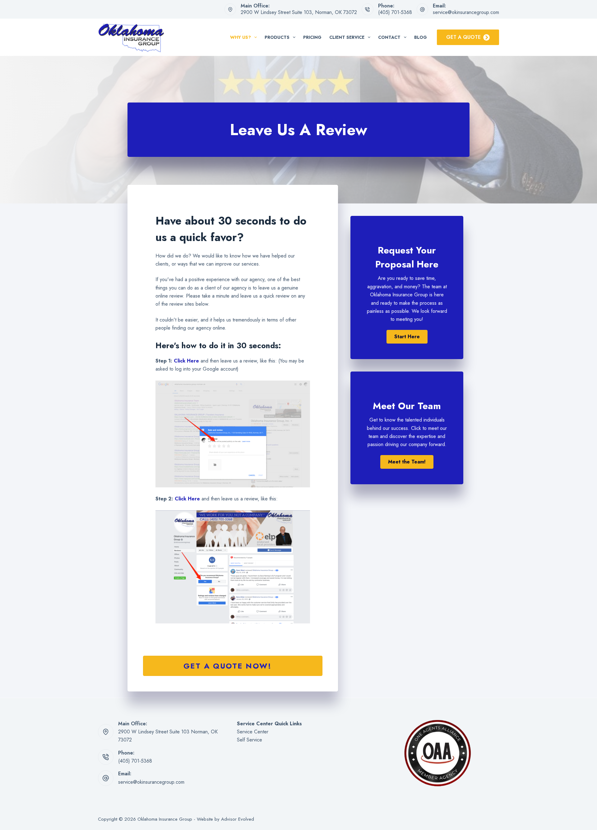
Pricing (312, 37)
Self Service (249, 739)
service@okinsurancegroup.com (466, 12)
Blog (420, 37)
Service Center (252, 731)
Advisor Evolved (237, 819)
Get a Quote (463, 37)
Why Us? (240, 37)
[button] (407, 337)
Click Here (186, 360)
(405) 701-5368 (395, 12)
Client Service (346, 37)
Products (277, 37)
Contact (389, 37)
